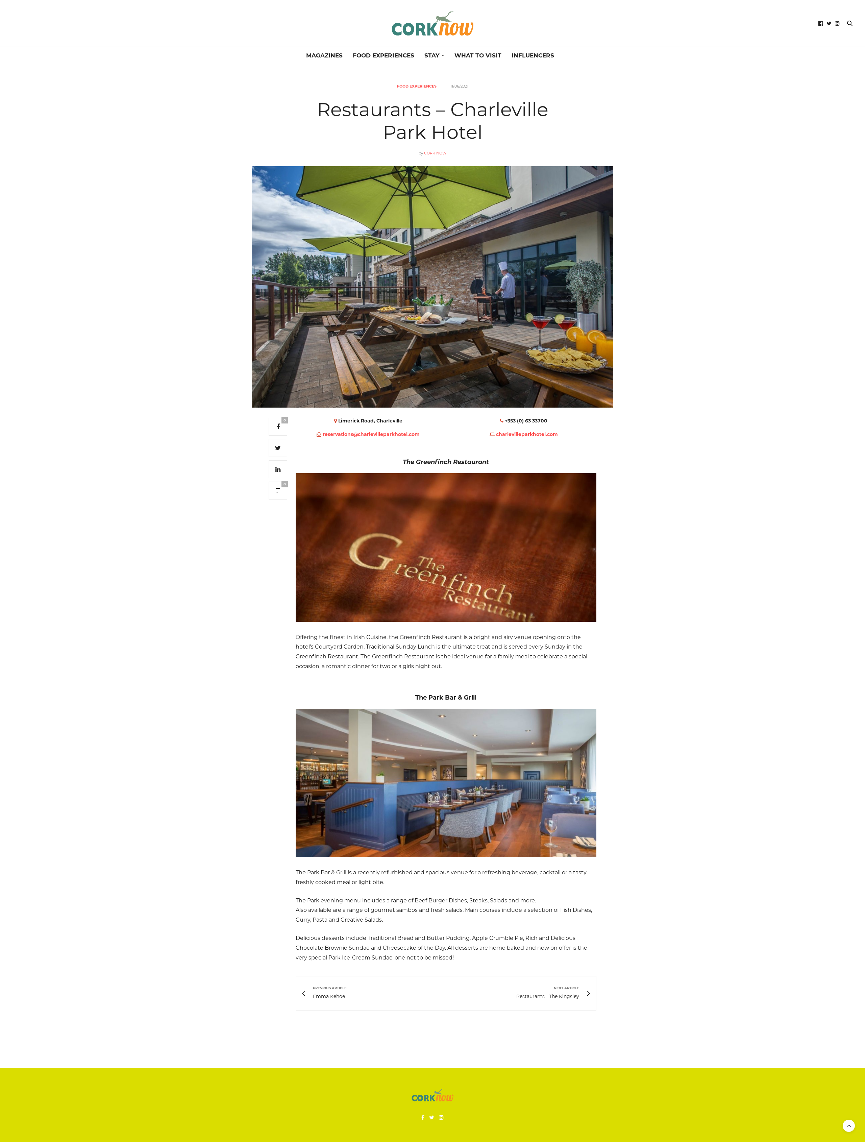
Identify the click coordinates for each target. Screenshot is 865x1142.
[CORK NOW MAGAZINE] (432, 23)
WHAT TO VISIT (477, 55)
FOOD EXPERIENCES (383, 55)
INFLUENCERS (533, 55)
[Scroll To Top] (849, 1126)
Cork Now (435, 153)
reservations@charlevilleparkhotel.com (371, 434)
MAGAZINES (324, 55)
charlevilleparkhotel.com (527, 434)
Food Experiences (417, 86)
